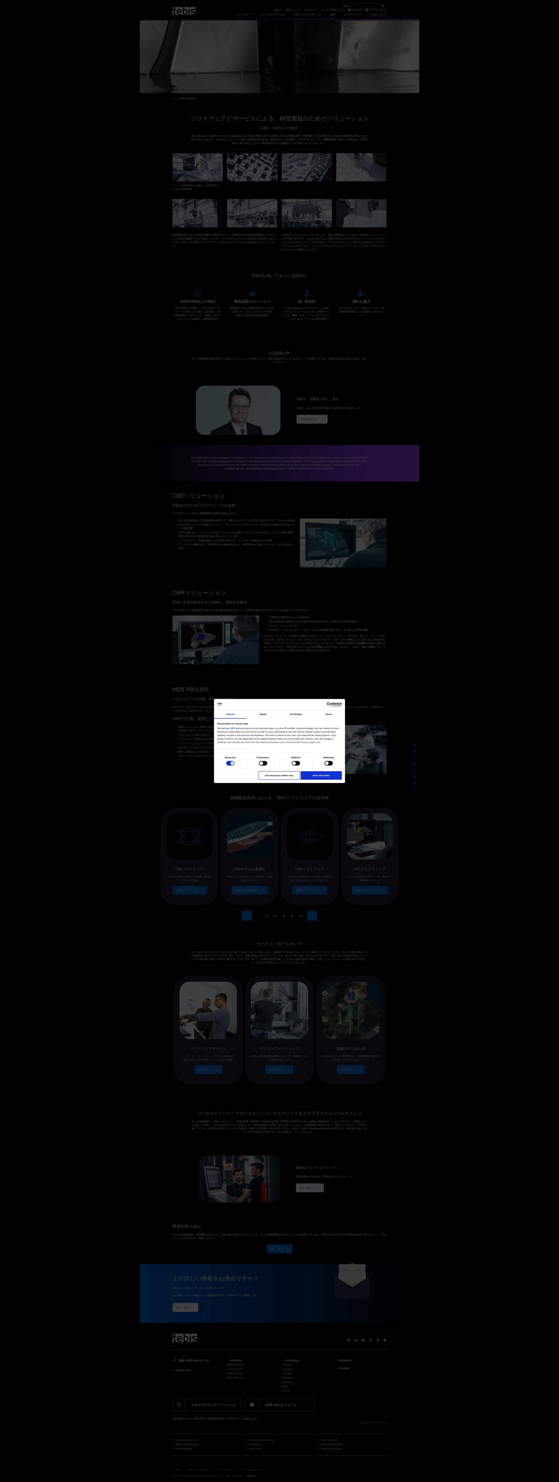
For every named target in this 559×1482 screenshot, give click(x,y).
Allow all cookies (321, 775)
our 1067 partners (235, 728)
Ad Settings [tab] (296, 714)
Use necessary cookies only (279, 775)
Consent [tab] (230, 714)
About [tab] (329, 714)
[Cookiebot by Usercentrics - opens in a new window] (329, 704)
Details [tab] (263, 714)
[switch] (263, 763)
